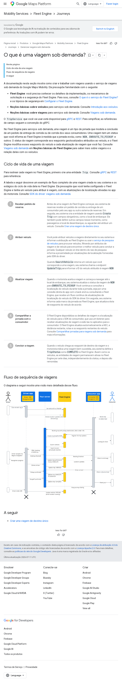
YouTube (47, 598)
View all (86, 608)
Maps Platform (39, 4)
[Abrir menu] (5, 4)
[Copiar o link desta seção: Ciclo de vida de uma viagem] (57, 164)
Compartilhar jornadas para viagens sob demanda (81, 331)
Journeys (63, 14)
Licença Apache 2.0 (86, 548)
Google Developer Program (17, 572)
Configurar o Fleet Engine (58, 101)
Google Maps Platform (42, 43)
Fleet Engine (43, 14)
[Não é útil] (115, 43)
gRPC (70, 119)
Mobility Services (16, 14)
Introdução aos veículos (104, 106)
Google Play (88, 603)
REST (78, 119)
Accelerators (10, 588)
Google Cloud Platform (15, 644)
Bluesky (47, 578)
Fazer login (112, 4)
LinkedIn (47, 588)
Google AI (8, 649)
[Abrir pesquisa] (78, 4)
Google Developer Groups (16, 578)
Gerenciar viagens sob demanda (35, 47)
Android (87, 572)
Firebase (87, 583)
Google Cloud (89, 598)
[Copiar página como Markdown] (99, 55)
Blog (45, 572)
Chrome (87, 578)
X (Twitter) (48, 593)
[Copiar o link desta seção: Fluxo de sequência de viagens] (60, 378)
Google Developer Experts (17, 583)
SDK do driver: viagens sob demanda (50, 193)
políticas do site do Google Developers (33, 551)
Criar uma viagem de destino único (81, 226)
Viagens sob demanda (102, 112)
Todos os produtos (13, 654)
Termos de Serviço (13, 667)
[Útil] (111, 43)
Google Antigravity (92, 593)
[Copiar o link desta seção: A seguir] (21, 513)
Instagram (48, 583)
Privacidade (31, 667)
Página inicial (10, 43)
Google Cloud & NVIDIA (15, 593)
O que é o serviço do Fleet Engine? (98, 97)
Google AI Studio (91, 588)
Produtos (24, 43)
